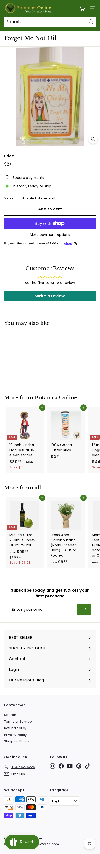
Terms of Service (18, 721)
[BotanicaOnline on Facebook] (61, 766)
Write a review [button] (50, 296)
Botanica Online (56, 398)
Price (9, 156)
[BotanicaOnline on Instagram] (52, 766)
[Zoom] (92, 139)
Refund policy (15, 728)
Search (10, 714)
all (38, 488)
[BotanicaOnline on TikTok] (87, 766)
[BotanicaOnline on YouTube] (70, 766)
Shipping (11, 198)
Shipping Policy (16, 741)
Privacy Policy (15, 734)
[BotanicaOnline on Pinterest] (78, 766)
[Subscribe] (84, 609)
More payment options (50, 234)
